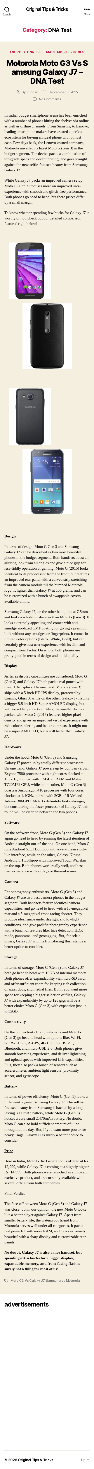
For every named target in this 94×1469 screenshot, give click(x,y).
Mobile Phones (71, 52)
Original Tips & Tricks (47, 9)
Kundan (32, 92)
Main (50, 52)
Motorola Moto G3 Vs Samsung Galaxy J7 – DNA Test (47, 72)
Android (17, 52)
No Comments (50, 99)
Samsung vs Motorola (63, 1280)
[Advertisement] (17, 1378)
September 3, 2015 (63, 92)
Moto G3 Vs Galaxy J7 (27, 1280)
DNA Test (35, 52)
